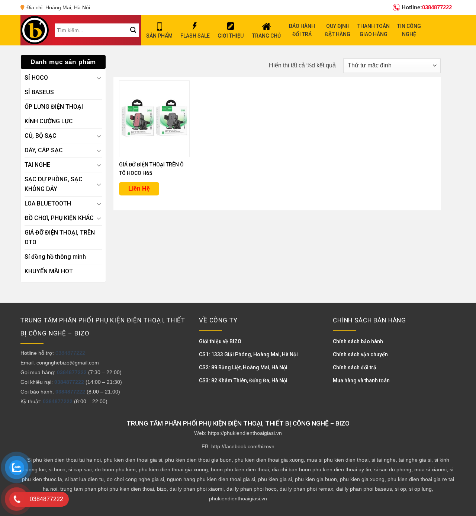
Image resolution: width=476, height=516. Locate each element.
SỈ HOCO (36, 77)
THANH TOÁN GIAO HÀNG (373, 30)
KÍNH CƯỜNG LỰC (49, 121)
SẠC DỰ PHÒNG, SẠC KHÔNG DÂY (54, 184)
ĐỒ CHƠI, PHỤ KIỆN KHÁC (59, 218)
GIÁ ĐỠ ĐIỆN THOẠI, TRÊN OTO (60, 237)
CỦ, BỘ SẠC (41, 135)
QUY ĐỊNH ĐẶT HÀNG (337, 30)
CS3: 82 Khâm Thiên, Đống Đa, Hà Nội (243, 380)
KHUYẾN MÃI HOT (49, 271)
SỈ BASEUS (39, 92)
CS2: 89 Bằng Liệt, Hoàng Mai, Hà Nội (243, 367)
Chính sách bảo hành (358, 341)
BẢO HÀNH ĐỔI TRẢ (302, 30)
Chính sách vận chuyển (360, 354)
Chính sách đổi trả (354, 367)
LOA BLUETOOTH (48, 203)
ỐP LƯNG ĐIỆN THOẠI (54, 106)
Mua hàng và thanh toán (361, 380)
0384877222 (427, 7)
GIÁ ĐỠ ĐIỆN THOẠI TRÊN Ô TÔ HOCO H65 (151, 169)
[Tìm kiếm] (133, 30)
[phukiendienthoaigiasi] (34, 30)
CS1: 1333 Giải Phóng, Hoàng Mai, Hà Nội (248, 354)
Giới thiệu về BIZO (220, 341)
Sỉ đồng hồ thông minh (55, 256)
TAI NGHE (37, 164)
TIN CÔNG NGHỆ (409, 30)
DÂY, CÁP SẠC (44, 150)
